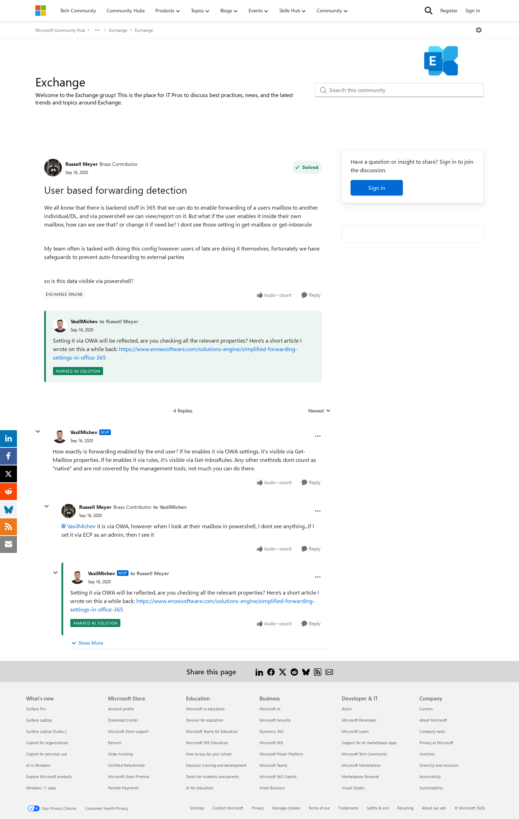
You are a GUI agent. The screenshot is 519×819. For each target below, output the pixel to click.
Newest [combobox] (319, 410)
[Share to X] (282, 671)
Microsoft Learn (355, 731)
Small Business (272, 787)
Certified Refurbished (126, 765)
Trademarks (348, 808)
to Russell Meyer (119, 321)
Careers (426, 708)
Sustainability (431, 787)
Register (449, 10)
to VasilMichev (170, 507)
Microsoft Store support (128, 731)
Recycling (405, 808)
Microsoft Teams (273, 765)
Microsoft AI (270, 708)
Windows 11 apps (41, 787)
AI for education (199, 787)
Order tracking (120, 754)
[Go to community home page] (40, 10)
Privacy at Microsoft (436, 742)
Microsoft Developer (359, 720)
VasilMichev (84, 321)
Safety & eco (378, 808)
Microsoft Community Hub (60, 30)
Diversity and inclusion (438, 765)
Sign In (472, 10)
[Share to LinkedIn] (259, 671)
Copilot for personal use (46, 754)
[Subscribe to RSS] (317, 671)
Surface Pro (36, 708)
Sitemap (197, 808)
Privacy (258, 808)
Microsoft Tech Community (364, 754)
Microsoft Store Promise (128, 776)
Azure (347, 708)
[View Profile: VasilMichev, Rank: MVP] (60, 436)
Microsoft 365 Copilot (278, 776)
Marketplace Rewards (360, 776)
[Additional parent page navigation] (97, 30)
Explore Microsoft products (49, 776)
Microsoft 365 (271, 742)
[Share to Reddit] (294, 671)
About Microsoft (433, 720)
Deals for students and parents (212, 776)
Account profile (121, 708)
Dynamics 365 (272, 731)
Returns (114, 742)
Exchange (118, 30)
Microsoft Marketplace (361, 765)
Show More (90, 642)
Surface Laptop (39, 720)
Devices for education (204, 720)
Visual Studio (353, 787)
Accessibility (430, 776)
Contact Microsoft (228, 808)
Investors (427, 754)
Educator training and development (216, 765)
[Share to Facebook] (271, 671)
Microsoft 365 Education (207, 742)
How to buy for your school (209, 754)
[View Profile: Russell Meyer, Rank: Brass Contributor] (53, 167)
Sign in (376, 187)
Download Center (123, 720)
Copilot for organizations (47, 742)
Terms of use (319, 808)
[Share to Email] (329, 671)
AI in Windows (38, 765)
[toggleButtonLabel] (479, 30)
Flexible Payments (123, 787)
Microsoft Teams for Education (212, 731)
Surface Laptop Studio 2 (46, 731)
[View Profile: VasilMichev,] (60, 325)
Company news (432, 731)
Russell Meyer (81, 164)
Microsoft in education (205, 708)
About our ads (434, 808)
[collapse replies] (38, 431)
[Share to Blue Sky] (306, 671)
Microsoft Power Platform (281, 754)
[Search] (428, 10)
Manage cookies (286, 808)
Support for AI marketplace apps (369, 742)
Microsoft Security (275, 720)
